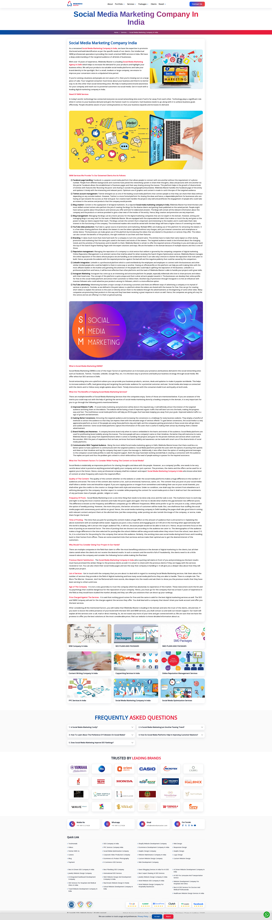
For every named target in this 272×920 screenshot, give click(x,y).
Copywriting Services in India (127, 673)
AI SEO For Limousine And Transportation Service (188, 876)
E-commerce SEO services (112, 862)
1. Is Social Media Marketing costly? (83, 727)
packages (142, 4)
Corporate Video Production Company (116, 855)
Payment (71, 862)
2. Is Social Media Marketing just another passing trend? (161, 727)
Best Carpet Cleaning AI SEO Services (151, 873)
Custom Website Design (182, 858)
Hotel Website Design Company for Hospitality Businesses (151, 885)
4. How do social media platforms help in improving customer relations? (168, 735)
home (116, 32)
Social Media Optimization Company (116, 851)
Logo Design (178, 855)
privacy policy (143, 916)
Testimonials (72, 844)
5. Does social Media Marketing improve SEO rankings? (91, 742)
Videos (70, 847)
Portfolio (119, 4)
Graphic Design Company (147, 851)
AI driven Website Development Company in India (189, 870)
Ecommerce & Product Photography (116, 858)
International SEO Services (112, 873)
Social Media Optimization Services (177, 700)
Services (124, 32)
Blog (70, 858)
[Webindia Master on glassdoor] (145, 904)
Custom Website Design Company (150, 858)
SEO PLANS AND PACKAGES (127, 646)
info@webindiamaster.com (157, 825)
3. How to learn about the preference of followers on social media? (97, 735)
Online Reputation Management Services (179, 673)
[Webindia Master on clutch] (171, 904)
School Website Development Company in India (118, 888)
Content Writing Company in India (83, 673)
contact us (197, 4)
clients (154, 4)
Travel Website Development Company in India (82, 890)
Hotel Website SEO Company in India (151, 881)
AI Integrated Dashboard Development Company (82, 878)
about (110, 4)
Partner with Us (73, 851)
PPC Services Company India (113, 847)
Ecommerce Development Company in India (154, 847)
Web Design (178, 844)
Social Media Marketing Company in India (133, 700)
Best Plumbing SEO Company (113, 869)
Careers (71, 855)
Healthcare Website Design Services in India (189, 893)
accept (157, 916)
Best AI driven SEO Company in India (81, 869)
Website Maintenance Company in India (152, 855)
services (130, 4)
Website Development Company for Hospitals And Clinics (186, 882)
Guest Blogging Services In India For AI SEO (154, 869)
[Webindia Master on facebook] (198, 904)
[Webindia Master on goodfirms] (158, 904)
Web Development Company (149, 862)
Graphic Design (179, 851)
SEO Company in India (111, 844)
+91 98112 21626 (83, 825)
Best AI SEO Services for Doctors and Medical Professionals (187, 888)
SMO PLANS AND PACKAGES (174, 646)
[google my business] (132, 904)
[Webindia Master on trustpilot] (185, 904)
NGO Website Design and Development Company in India (117, 878)
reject (168, 916)
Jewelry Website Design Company (80, 873)
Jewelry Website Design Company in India (153, 877)
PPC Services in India (77, 700)
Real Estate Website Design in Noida (116, 883)
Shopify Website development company (153, 844)
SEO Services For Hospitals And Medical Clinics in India (82, 884)
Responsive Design (180, 847)
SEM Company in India (78, 646)
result (161, 4)
